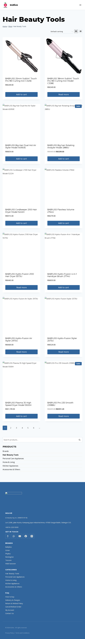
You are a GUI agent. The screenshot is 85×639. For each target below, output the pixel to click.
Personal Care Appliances (13, 458)
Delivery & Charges (12, 600)
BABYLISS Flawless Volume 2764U (60, 210)
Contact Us (9, 613)
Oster (7, 550)
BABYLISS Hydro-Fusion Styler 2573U (62, 339)
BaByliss (8, 547)
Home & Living (9, 462)
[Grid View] (76, 31)
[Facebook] (25, 536)
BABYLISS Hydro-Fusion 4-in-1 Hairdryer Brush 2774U (62, 275)
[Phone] (7, 536)
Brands (6, 451)
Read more (63, 94)
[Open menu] (80, 5)
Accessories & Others (11, 469)
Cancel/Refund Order (13, 607)
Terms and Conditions (22, 633)
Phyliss (8, 553)
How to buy (9, 597)
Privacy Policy (9, 633)
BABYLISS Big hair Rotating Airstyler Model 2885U (60, 146)
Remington (9, 557)
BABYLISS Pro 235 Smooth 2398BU (60, 404)
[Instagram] (31, 536)
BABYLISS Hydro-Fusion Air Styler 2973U (18, 339)
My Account (9, 610)
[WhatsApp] (13, 536)
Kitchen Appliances (10, 466)
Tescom (8, 560)
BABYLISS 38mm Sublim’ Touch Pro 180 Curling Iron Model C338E (63, 81)
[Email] (19, 536)
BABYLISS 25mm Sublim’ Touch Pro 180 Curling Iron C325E (21, 79)
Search (80, 439)
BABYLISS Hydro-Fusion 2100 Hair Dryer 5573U (19, 275)
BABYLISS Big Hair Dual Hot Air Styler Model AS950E (20, 146)
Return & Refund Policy (14, 603)
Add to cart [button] (21, 94)
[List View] (80, 31)
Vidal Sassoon (10, 563)
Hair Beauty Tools (10, 455)
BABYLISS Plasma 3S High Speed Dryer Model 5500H (18, 404)
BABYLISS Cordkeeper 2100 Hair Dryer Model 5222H (21, 210)
